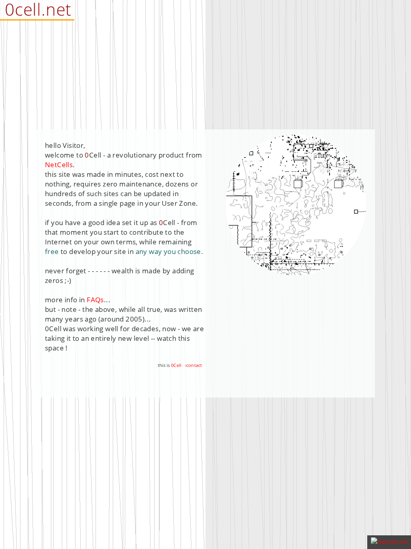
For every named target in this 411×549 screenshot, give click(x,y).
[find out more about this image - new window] (296, 272)
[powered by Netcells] (389, 542)
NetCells (59, 164)
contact (194, 365)
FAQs (95, 299)
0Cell (176, 365)
